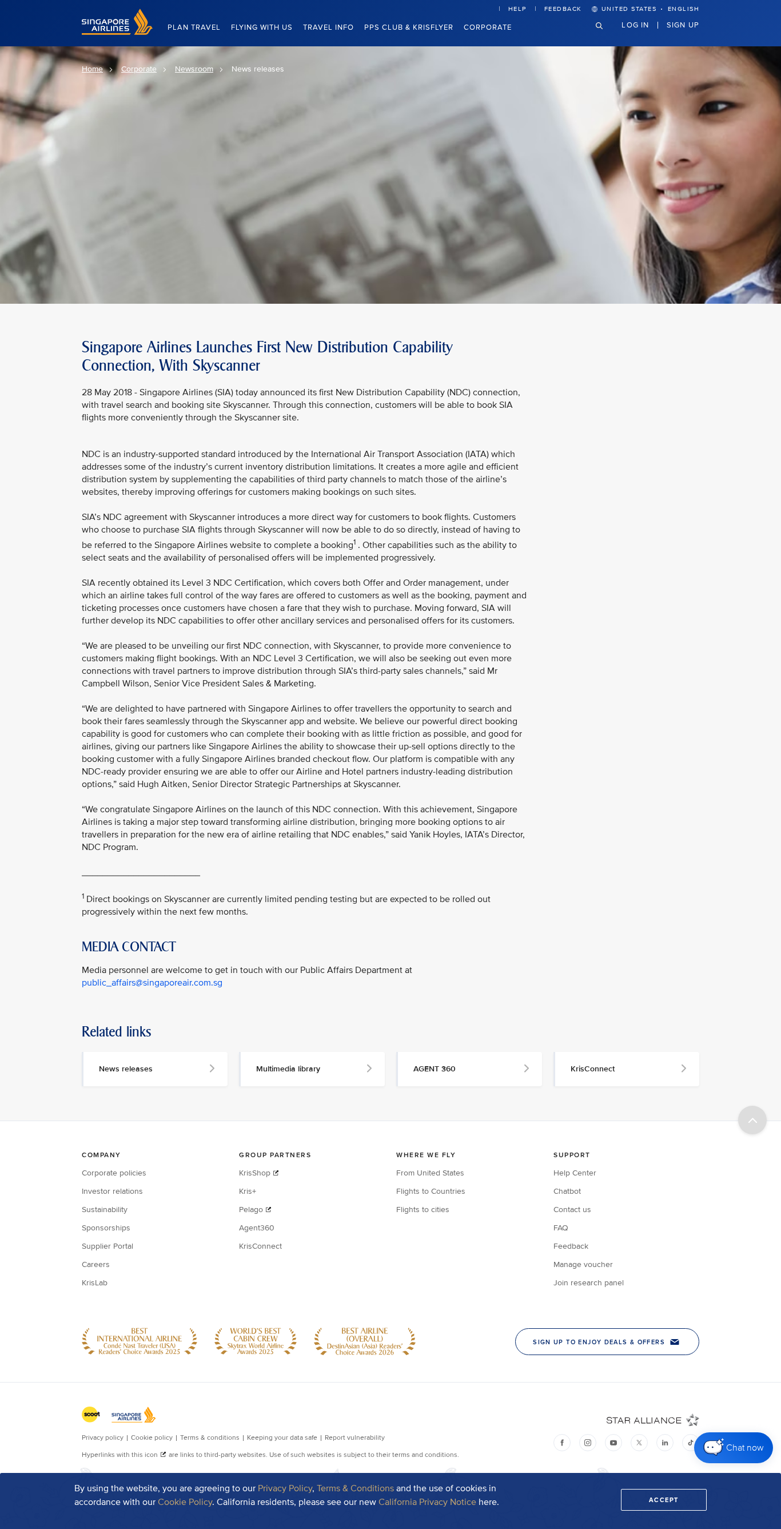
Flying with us (262, 27)
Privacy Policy (285, 1488)
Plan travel (194, 27)
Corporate (488, 27)
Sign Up (683, 24)
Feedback (563, 9)
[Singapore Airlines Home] (117, 32)
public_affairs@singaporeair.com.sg (152, 982)
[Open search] (606, 34)
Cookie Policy (185, 1502)
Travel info (328, 27)
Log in (635, 24)
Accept (664, 1499)
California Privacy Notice (427, 1502)
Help (517, 9)
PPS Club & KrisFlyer (408, 27)
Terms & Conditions (355, 1488)
